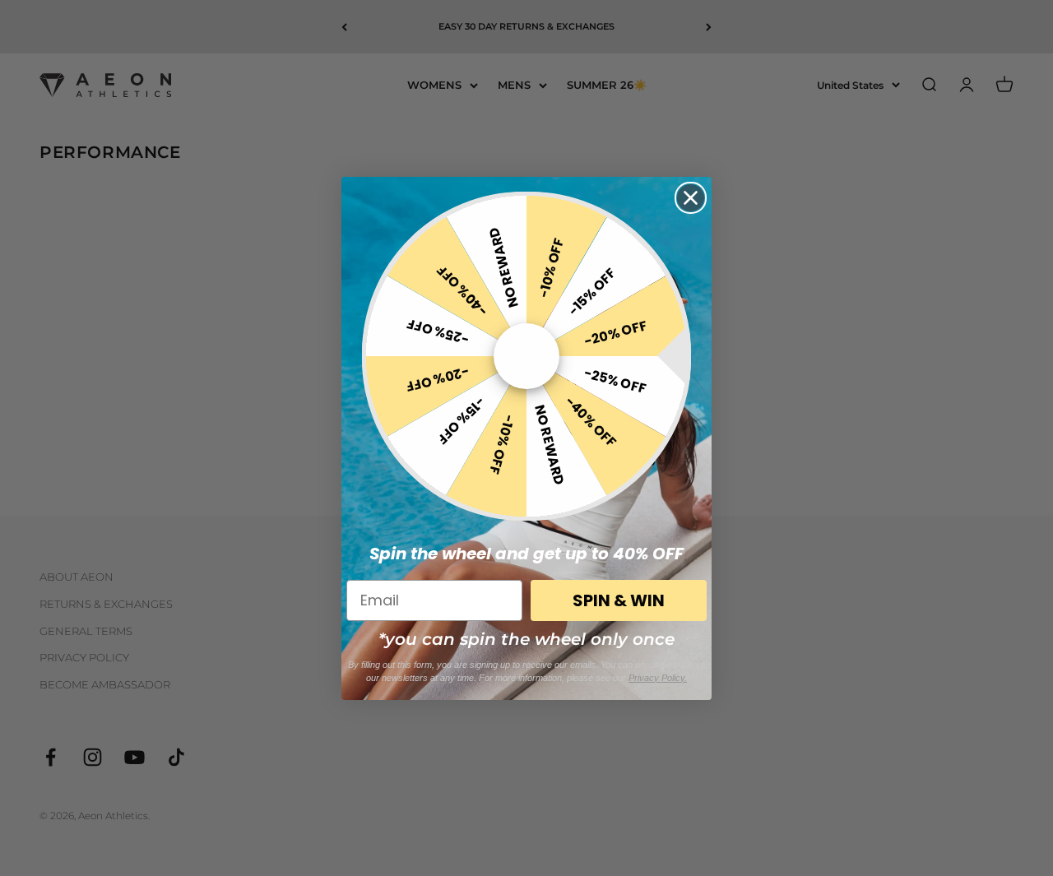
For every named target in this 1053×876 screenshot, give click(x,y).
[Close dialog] (690, 197)
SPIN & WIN (619, 600)
